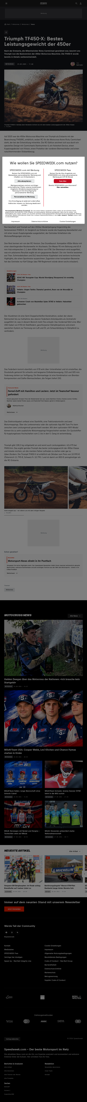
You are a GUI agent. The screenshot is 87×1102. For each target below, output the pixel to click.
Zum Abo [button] (62, 181)
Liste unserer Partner (65, 215)
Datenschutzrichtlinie (40, 221)
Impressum (15, 221)
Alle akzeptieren (24, 181)
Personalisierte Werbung (24, 197)
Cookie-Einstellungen (68, 221)
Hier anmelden (62, 187)
